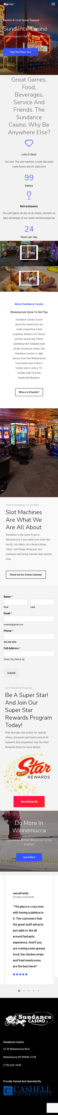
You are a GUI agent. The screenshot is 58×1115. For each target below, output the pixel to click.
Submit (11, 673)
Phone (8, 630)
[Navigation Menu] (53, 3)
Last (33, 607)
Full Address (12, 648)
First (6, 607)
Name (8, 596)
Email (8, 613)
